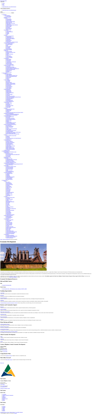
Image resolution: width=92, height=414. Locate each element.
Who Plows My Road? (9, 168)
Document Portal (8, 36)
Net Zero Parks (8, 155)
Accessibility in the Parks (10, 192)
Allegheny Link (8, 110)
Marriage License (8, 120)
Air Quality (8, 93)
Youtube (3, 408)
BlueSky (3, 410)
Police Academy (8, 46)
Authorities (7, 174)
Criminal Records (8, 62)
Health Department (7, 89)
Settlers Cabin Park (9, 187)
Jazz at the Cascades (9, 223)
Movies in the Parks (9, 222)
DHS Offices (8, 104)
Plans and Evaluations (3, 316)
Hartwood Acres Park (9, 184)
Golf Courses (8, 205)
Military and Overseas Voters (10, 23)
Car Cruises (8, 221)
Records (5, 35)
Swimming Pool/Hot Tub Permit (11, 122)
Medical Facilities (8, 146)
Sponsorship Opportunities (10, 233)
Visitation (7, 53)
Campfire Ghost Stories (9, 226)
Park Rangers (8, 195)
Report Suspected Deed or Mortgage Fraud (12, 133)
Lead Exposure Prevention (10, 97)
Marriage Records (9, 40)
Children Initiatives (9, 74)
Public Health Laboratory (10, 101)
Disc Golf (7, 203)
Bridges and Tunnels (9, 170)
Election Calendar (9, 25)
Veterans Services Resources (10, 149)
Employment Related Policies (10, 69)
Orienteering (8, 207)
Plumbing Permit (8, 121)
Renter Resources (8, 109)
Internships (7, 71)
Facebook (3, 406)
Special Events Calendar (10, 230)
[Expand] (8, 58)
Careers (1, 341)
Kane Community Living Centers (11, 135)
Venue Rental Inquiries (9, 237)
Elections (3, 397)
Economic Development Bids (6, 285)
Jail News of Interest (9, 57)
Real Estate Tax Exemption (10, 142)
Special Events (6, 218)
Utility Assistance (8, 88)
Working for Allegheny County (9, 65)
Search (1, 12)
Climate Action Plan (9, 158)
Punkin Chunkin (8, 228)
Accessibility (8, 80)
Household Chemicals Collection (11, 162)
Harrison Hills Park (9, 183)
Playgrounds (8, 209)
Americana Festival (9, 224)
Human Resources (9, 70)
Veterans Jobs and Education (10, 145)
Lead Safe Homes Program (4, 329)
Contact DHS (8, 107)
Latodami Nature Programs (10, 214)
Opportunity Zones (3, 314)
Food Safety (8, 95)
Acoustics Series (8, 220)
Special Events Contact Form (10, 232)
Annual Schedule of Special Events (11, 231)
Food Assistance (8, 85)
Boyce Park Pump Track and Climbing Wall (12, 154)
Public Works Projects (9, 153)
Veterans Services (7, 139)
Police (7, 45)
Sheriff (7, 34)
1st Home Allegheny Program (4, 324)
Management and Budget (8, 49)
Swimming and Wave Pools (10, 197)
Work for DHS (8, 106)
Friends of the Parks (9, 193)
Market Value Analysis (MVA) (5, 311)
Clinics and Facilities (9, 94)
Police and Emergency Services (9, 42)
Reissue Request (8, 29)
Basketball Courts (9, 200)
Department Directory (7, 17)
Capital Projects (6, 152)
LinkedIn (3, 409)
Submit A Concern (7, 150)
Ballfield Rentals (8, 216)
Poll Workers (8, 27)
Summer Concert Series (9, 219)
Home (1, 239)
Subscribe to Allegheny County (5, 388)
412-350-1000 (5, 351)
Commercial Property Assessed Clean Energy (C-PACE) (9, 302)
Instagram (3, 407)
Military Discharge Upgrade (10, 148)
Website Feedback (12, 412)
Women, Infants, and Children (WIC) (11, 75)
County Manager (8, 16)
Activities (5, 196)
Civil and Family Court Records (11, 61)
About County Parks (9, 194)
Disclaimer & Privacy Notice (4, 412)
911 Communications (9, 43)
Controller (7, 33)
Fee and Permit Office (9, 100)
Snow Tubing (8, 211)
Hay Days (7, 225)
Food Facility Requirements (10, 118)
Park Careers (8, 191)
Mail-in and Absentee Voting (10, 21)
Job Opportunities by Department (11, 67)
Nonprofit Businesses (9, 177)
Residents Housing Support (10, 176)
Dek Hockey (8, 202)
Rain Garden (8, 156)
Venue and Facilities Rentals (10, 123)
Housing (5, 108)
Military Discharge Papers (10, 147)
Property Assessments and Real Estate (10, 124)
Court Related (6, 58)
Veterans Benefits (8, 140)
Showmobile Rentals (9, 217)
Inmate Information (9, 51)
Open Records (8, 41)
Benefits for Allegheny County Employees (12, 68)
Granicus (15, 413)
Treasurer (7, 32)
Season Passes (8, 190)
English (9, 6)
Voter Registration (9, 19)
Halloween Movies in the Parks (11, 227)
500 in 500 (7, 111)
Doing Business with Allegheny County (10, 151)
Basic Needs (8, 81)
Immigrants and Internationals (8, 113)
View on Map (2, 384)
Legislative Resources (9, 31)
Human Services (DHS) (7, 102)
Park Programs (8, 213)
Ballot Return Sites (9, 22)
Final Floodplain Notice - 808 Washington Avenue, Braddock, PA (14, 288)
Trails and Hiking (8, 212)
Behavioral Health (9, 82)
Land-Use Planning (3, 309)
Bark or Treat (8, 229)
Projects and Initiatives (6, 239)
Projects (3, 399)
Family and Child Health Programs (11, 76)
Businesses (2, 306)
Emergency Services (9, 44)
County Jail (6, 50)
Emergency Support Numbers (10, 83)
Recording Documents (9, 131)
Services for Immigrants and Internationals (12, 114)
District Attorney (8, 59)
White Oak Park (8, 188)
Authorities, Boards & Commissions (7, 395)
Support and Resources (9, 164)
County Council (8, 30)
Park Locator (8, 189)
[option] (47, 6)
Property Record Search (9, 126)
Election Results (8, 18)
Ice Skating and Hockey (9, 206)
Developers (2, 295)
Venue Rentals (6, 234)
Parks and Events (5, 180)
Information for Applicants (10, 66)
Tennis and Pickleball (9, 199)
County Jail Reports (9, 56)
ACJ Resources (8, 55)
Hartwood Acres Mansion (10, 235)
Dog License (8, 117)
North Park (7, 185)
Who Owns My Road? (9, 167)
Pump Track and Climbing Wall (11, 208)
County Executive (7, 15)
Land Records (8, 39)
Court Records (8, 60)
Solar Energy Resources (9, 160)
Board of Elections (9, 28)
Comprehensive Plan (9, 173)
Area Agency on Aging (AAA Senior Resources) (13, 138)
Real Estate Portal (9, 125)
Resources (1, 319)
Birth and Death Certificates (10, 38)
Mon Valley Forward (9, 179)
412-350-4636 (2, 386)
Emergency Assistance (9, 141)
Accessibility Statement (19, 412)
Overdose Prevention (9, 98)
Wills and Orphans (9, 63)
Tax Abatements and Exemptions (11, 130)
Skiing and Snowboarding (10, 210)
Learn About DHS (9, 103)
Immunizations (8, 99)
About (1, 336)
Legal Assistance (8, 87)
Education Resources (9, 143)
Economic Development (8, 172)
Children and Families (7, 73)
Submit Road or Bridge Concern (11, 166)
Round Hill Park (8, 186)
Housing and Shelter (9, 86)
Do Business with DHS (9, 105)
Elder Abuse (8, 137)
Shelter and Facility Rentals (8, 215)
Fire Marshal (8, 47)
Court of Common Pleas (9, 64)
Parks (5, 181)
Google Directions (4, 349)
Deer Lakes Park (8, 182)
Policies (7, 54)
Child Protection (8, 77)
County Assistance (7, 79)
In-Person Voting (8, 20)
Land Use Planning (9, 178)
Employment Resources (9, 144)
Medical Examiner (9, 48)
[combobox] (5, 8)
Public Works (6, 165)
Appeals (7, 127)
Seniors (5, 134)
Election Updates (8, 26)
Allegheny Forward (9, 355)
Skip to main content (3, 0)
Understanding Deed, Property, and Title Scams (13, 132)
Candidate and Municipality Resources (12, 24)
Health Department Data (10, 92)
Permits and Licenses (7, 115)
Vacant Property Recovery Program (11, 128)
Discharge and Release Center (10, 52)
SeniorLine (7, 136)
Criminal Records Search (10, 37)
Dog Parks (7, 204)
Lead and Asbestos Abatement (10, 119)
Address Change (8, 129)
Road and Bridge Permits (10, 116)
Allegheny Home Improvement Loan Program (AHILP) (14, 112)
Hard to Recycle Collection (10, 161)
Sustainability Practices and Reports (11, 159)
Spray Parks (8, 198)
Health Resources (8, 91)
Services (3, 400)
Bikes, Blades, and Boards (10, 201)
